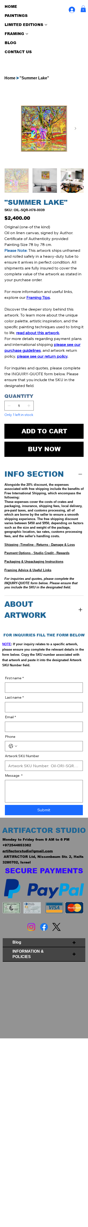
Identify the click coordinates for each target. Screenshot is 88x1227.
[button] (83, 8)
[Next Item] (75, 128)
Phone (10, 736)
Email (10, 717)
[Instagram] (31, 927)
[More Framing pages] (27, 34)
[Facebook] (44, 927)
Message (13, 775)
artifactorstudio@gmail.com (27, 851)
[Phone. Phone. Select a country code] (13, 746)
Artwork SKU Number (22, 756)
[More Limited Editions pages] (46, 25)
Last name (14, 697)
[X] (56, 927)
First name (14, 678)
